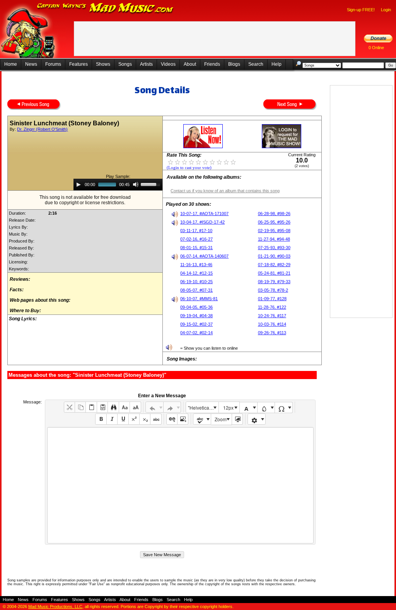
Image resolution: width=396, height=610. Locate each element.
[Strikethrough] (155, 419)
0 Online (376, 47)
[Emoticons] (256, 419)
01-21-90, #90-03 (274, 256)
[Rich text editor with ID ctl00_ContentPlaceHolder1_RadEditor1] (180, 485)
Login (386, 9)
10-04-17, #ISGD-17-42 (202, 222)
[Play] (78, 184)
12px (228, 407)
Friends (212, 64)
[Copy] (80, 407)
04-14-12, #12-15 (196, 273)
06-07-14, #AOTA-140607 (204, 256)
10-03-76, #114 (272, 324)
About (190, 64)
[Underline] (123, 419)
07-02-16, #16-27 (196, 239)
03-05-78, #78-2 (273, 290)
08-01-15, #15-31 (196, 247)
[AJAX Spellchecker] (202, 419)
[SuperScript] (134, 419)
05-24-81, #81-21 (274, 273)
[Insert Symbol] (283, 407)
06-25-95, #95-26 (274, 222)
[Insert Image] (183, 419)
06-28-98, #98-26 (274, 213)
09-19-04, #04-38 (196, 315)
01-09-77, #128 (272, 298)
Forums (53, 64)
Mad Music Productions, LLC (55, 606)
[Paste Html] (102, 407)
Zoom (221, 419)
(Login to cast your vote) (189, 168)
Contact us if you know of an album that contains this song (225, 190)
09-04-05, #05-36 (196, 307)
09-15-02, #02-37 (196, 324)
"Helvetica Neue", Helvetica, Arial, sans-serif (203, 407)
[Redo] (172, 407)
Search (255, 64)
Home (10, 64)
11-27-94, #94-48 (274, 239)
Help (276, 64)
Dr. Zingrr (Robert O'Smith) (42, 129)
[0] (170, 161)
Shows (103, 64)
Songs (125, 64)
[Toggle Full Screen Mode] (237, 419)
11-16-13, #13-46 (196, 264)
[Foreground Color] (248, 407)
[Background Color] (266, 407)
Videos (168, 64)
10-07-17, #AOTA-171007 (204, 213)
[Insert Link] (172, 419)
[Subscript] (145, 419)
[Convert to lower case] (124, 407)
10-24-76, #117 (272, 315)
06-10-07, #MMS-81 (199, 298)
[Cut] (69, 407)
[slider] (151, 184)
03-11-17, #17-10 (196, 230)
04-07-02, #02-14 (196, 332)
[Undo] (154, 407)
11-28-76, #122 (272, 307)
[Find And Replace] (113, 407)
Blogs (234, 64)
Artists (146, 64)
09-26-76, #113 (272, 332)
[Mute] (136, 184)
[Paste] (91, 407)
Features (78, 64)
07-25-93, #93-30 (274, 247)
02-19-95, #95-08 (274, 230)
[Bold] (101, 419)
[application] (117, 184)
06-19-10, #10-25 (196, 281)
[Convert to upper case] (135, 407)
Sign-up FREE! (361, 9)
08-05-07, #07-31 (196, 290)
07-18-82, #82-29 (274, 264)
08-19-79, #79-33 (274, 281)
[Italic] (112, 419)
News (31, 64)
